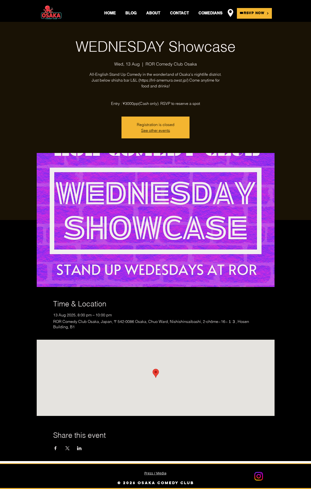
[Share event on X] (67, 448)
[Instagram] (258, 476)
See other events (155, 130)
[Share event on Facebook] (55, 448)
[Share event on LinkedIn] (79, 448)
